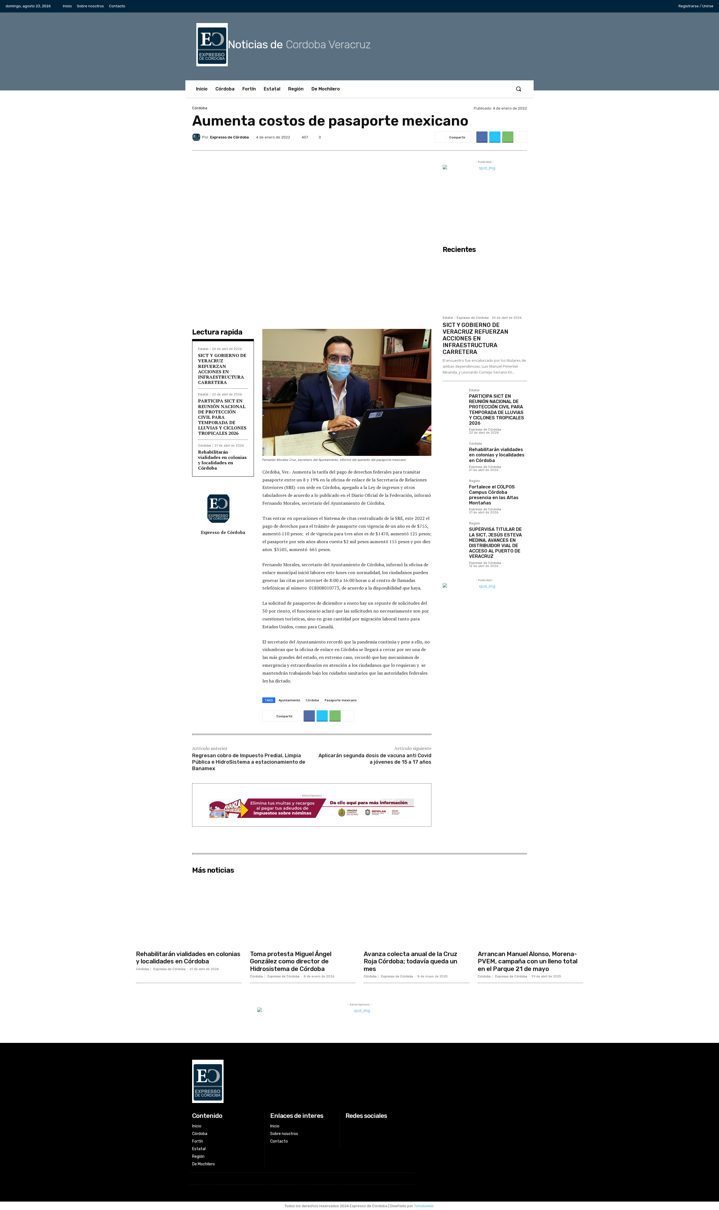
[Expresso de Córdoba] (197, 137)
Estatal (203, 349)
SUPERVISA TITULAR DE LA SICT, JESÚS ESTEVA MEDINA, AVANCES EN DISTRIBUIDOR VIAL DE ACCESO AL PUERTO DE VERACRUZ (495, 543)
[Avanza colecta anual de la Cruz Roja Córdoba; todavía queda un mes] (416, 912)
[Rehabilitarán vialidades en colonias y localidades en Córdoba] (454, 453)
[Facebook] (624, 6)
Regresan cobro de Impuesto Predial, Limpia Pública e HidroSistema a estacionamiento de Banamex (248, 762)
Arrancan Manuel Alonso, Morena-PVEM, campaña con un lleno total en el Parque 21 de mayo (527, 961)
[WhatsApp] (507, 137)
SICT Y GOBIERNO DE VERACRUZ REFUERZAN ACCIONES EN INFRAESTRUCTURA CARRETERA (222, 368)
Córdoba (199, 108)
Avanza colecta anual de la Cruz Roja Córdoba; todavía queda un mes (410, 961)
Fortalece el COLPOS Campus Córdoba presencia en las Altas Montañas (493, 495)
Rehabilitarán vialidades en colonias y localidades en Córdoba (222, 460)
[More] (521, 137)
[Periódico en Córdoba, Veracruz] (302, 1081)
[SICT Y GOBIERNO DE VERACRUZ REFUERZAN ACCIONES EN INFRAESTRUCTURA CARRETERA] (485, 284)
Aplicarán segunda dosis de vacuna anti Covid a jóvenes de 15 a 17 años (374, 758)
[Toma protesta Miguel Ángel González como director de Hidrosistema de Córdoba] (303, 912)
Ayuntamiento (289, 700)
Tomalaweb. (424, 1206)
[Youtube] (659, 6)
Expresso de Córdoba (229, 137)
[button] (518, 88)
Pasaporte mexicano (341, 700)
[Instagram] (635, 6)
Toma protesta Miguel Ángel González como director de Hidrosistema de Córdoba (290, 961)
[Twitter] (647, 6)
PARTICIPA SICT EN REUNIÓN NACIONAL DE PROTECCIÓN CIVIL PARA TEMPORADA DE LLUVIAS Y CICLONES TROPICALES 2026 (222, 417)
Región (474, 481)
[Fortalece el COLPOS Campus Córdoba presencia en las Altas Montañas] (454, 490)
